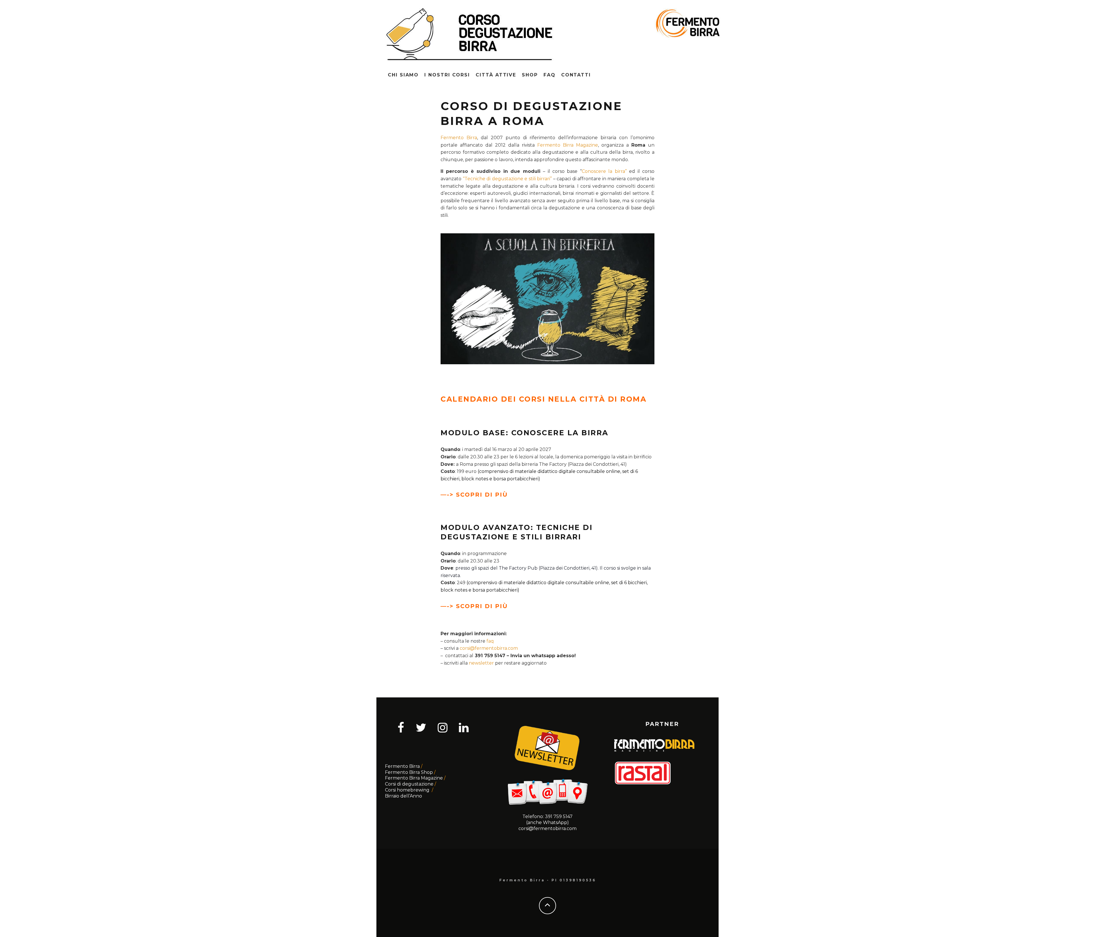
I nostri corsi (447, 75)
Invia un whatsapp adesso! (543, 655)
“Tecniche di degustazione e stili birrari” (507, 178)
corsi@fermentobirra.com (489, 648)
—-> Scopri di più (474, 494)
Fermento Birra (459, 137)
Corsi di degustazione (409, 784)
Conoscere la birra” (604, 171)
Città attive (496, 75)
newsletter (481, 663)
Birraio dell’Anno (403, 796)
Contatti (576, 75)
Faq (549, 75)
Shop (530, 75)
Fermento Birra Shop (409, 772)
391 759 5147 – (492, 655)
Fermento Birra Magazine (567, 145)
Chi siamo (403, 75)
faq (490, 641)
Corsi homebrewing (408, 790)
